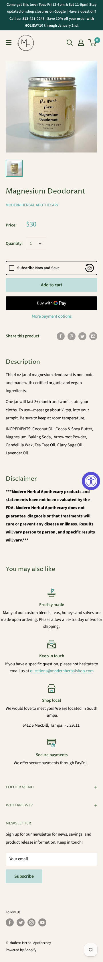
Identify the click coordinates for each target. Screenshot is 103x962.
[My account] (81, 43)
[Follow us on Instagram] (31, 922)
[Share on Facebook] (61, 336)
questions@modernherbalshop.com (62, 671)
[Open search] (70, 43)
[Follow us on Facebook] (10, 922)
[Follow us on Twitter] (21, 922)
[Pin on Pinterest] (72, 336)
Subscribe (24, 876)
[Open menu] (8, 42)
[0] (92, 42)
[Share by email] (93, 336)
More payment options (52, 316)
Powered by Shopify (21, 950)
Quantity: (14, 243)
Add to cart (51, 285)
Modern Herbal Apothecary (32, 205)
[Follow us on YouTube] (42, 922)
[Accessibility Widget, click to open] (91, 481)
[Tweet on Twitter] (82, 336)
